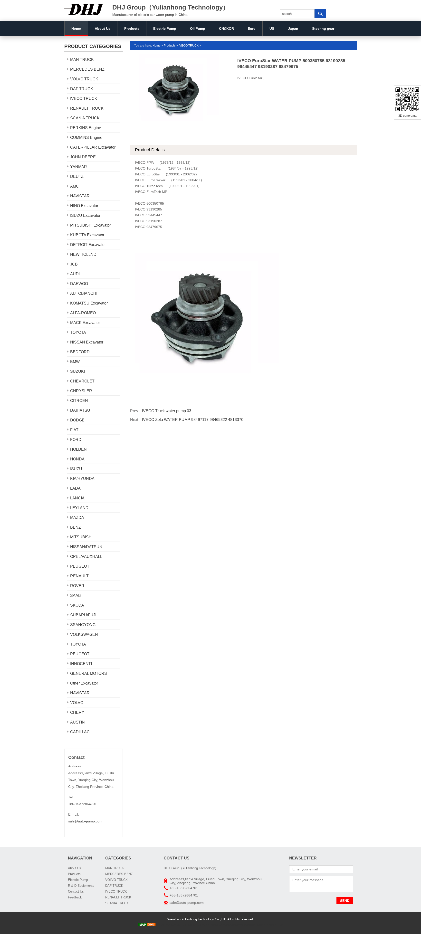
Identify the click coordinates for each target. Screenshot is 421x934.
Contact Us (76, 891)
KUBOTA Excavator (87, 235)
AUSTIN (77, 722)
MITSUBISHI (81, 537)
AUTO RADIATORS (191, 925)
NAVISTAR (80, 196)
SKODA (77, 605)
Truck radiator (166, 925)
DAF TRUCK (81, 89)
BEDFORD (80, 352)
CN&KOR (226, 28)
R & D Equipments (81, 885)
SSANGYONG (83, 625)
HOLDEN (78, 449)
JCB (74, 264)
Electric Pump (164, 28)
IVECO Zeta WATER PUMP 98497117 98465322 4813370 (192, 420)
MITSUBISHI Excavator (90, 225)
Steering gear (323, 28)
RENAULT (79, 576)
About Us (102, 28)
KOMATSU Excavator (89, 303)
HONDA (77, 459)
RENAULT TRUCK (87, 108)
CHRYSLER (81, 391)
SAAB (75, 595)
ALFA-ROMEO (83, 313)
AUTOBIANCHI (83, 293)
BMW (75, 362)
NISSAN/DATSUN (86, 547)
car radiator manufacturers (224, 925)
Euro (252, 28)
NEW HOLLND (83, 254)
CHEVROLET (82, 381)
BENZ (75, 527)
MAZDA (77, 517)
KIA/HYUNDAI (83, 479)
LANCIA (77, 498)
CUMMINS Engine (86, 137)
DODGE (77, 420)
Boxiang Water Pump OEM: (263, 925)
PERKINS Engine (85, 128)
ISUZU (76, 469)
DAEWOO (79, 284)
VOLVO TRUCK (84, 79)
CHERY (77, 712)
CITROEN (79, 401)
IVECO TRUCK (83, 98)
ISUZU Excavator (85, 215)
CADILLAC (80, 732)
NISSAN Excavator (86, 342)
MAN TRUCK (82, 59)
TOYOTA (78, 332)
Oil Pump (197, 28)
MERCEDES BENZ (87, 69)
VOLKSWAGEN (84, 634)
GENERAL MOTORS (88, 673)
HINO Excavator (84, 206)
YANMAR (78, 167)
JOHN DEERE (83, 157)
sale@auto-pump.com (85, 821)
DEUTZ (77, 176)
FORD (75, 440)
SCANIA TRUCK (85, 118)
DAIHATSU (80, 410)
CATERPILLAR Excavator (92, 147)
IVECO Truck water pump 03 (166, 411)
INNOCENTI (81, 664)
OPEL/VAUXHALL (86, 556)
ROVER (77, 586)
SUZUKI (77, 371)
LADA (75, 488)
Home (76, 28)
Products (131, 28)
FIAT (74, 430)
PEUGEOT (79, 566)
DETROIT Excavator (88, 245)
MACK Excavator (85, 323)
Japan (293, 28)
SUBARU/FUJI (83, 615)
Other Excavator (84, 683)
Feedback (75, 897)
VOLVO (76, 703)
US (271, 28)
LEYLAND (79, 508)
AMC (74, 186)
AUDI (75, 274)
